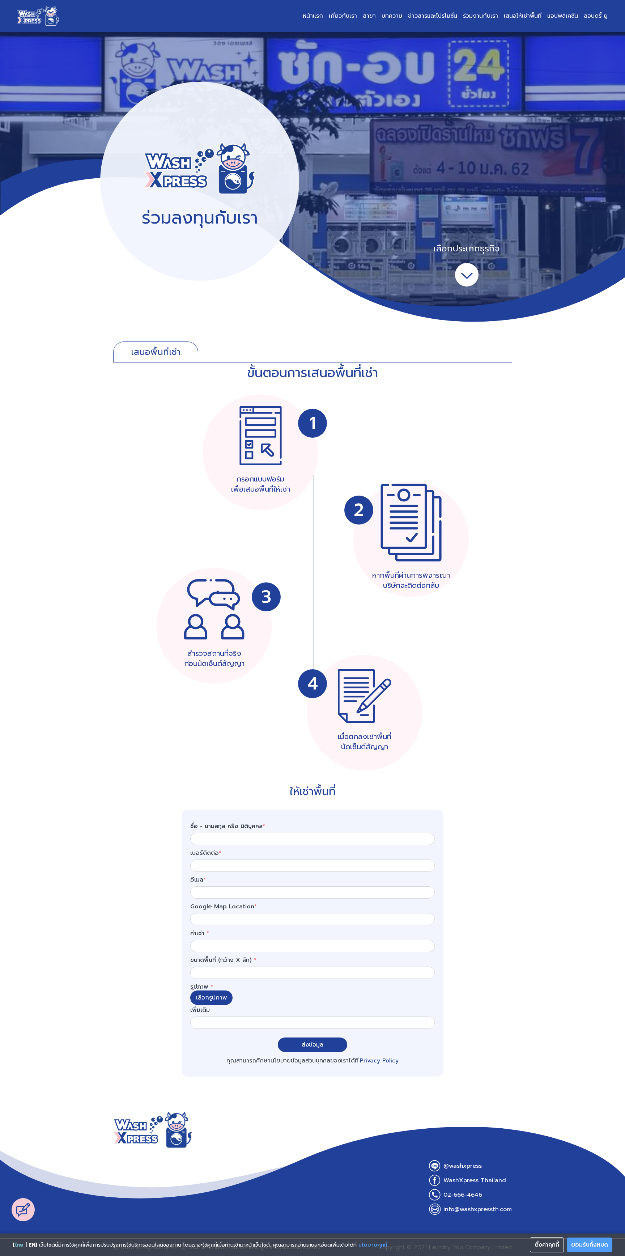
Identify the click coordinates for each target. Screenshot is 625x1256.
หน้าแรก (313, 16)
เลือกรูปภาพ (211, 997)
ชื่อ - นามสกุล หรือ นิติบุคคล (227, 826)
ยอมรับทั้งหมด (589, 1244)
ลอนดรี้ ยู (596, 16)
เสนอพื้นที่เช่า (155, 351)
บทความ (392, 16)
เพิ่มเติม (200, 1010)
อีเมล (198, 879)
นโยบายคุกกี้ (372, 1245)
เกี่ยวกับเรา (343, 16)
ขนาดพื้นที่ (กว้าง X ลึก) (223, 960)
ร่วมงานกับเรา (480, 16)
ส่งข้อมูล (312, 1044)
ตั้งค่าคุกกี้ (547, 1244)
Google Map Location (223, 906)
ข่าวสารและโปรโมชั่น (432, 16)
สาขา (369, 16)
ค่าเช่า (199, 933)
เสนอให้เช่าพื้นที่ (522, 16)
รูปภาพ (201, 987)
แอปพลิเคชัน (562, 16)
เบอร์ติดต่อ (205, 853)
